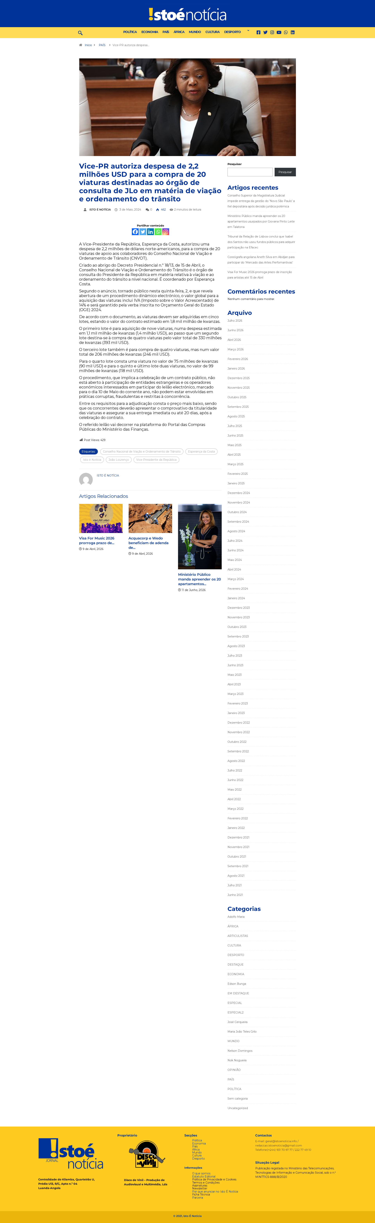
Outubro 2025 (237, 397)
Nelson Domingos (240, 1050)
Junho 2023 (235, 665)
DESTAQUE (236, 964)
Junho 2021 (235, 895)
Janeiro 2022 (236, 828)
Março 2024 (236, 579)
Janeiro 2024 (236, 598)
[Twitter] (265, 32)
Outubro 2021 (237, 856)
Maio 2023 (235, 675)
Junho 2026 (235, 330)
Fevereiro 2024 (238, 588)
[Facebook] (135, 231)
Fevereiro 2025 (238, 474)
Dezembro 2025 (239, 378)
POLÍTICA (130, 32)
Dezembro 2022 (239, 722)
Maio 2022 (235, 789)
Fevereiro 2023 (238, 703)
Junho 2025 (235, 435)
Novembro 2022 (239, 732)
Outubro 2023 (237, 627)
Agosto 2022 (236, 761)
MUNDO (195, 32)
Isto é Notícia (92, 460)
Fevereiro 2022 (238, 818)
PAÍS (165, 32)
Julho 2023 (235, 655)
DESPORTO (232, 32)
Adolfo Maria (236, 917)
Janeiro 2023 (236, 713)
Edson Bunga (237, 984)
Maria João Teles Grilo (242, 1031)
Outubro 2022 (237, 742)
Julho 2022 (235, 770)
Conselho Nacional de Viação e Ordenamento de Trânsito (142, 451)
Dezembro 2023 (239, 608)
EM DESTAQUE (238, 993)
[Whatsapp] (158, 231)
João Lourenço (119, 460)
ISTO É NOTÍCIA (100, 209)
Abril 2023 (234, 684)
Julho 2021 (235, 885)
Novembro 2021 (238, 847)
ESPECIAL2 (236, 1012)
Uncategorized (238, 1108)
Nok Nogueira (237, 1060)
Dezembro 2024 (239, 493)
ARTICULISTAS (238, 936)
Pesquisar (235, 164)
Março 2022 (236, 809)
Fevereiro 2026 (238, 359)
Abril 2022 (234, 799)
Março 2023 (236, 694)
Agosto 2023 (236, 646)
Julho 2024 (235, 541)
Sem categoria (238, 1098)
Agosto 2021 (236, 876)
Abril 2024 (234, 569)
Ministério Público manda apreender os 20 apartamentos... (199, 579)
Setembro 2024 (238, 521)
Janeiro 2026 (236, 368)
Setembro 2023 (238, 636)
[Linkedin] (292, 32)
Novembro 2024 (239, 502)
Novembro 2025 (239, 387)
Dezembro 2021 (238, 837)
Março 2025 (235, 464)
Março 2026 (236, 349)
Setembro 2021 (238, 866)
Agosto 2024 (236, 531)
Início (88, 45)
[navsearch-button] (80, 32)
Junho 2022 (235, 780)
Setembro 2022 (238, 751)
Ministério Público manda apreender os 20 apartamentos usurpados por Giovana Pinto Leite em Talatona (261, 221)
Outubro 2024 (237, 512)
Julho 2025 (235, 426)
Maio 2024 (235, 560)
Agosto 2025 (236, 416)
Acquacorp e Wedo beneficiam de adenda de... (149, 543)
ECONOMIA (149, 32)
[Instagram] (165, 231)
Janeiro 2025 (236, 483)
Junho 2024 (236, 550)
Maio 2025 (234, 445)
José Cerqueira (237, 1022)
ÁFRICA (179, 32)
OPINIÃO (234, 1070)
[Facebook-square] (258, 32)
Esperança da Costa (201, 451)
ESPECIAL (235, 1003)
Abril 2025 (234, 454)
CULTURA (212, 32)
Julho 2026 (235, 320)
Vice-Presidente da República (156, 460)
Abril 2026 (234, 340)
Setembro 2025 (238, 407)
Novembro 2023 (239, 617)
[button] (247, 30)
